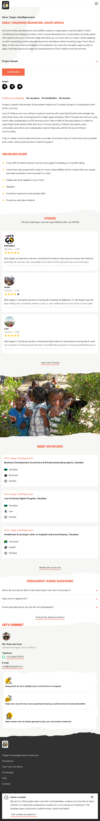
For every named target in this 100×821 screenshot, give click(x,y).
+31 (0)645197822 (15, 657)
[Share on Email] (20, 86)
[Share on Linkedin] (12, 86)
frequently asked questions (50, 617)
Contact (6, 784)
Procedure (8, 761)
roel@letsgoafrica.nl (12, 666)
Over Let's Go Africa (12, 767)
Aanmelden (13, 72)
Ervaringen (8, 772)
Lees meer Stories (50, 362)
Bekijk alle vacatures (50, 567)
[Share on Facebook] (5, 86)
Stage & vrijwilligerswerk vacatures (20, 755)
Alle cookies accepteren (23, 814)
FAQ (4, 778)
